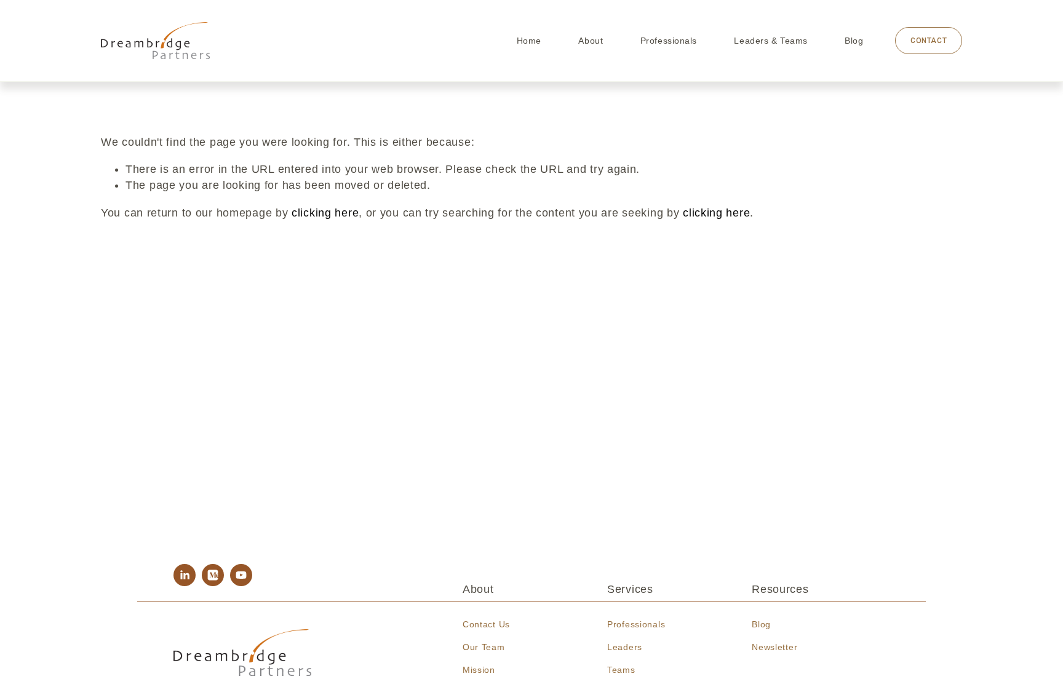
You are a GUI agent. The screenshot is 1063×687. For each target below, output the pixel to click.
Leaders (624, 647)
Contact (928, 40)
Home (529, 41)
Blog (854, 41)
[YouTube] (241, 575)
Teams (621, 670)
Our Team (484, 647)
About (590, 41)
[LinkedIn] (184, 575)
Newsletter (774, 647)
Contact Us (486, 624)
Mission (479, 670)
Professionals (668, 41)
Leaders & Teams (770, 41)
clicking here (325, 213)
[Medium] (213, 575)
